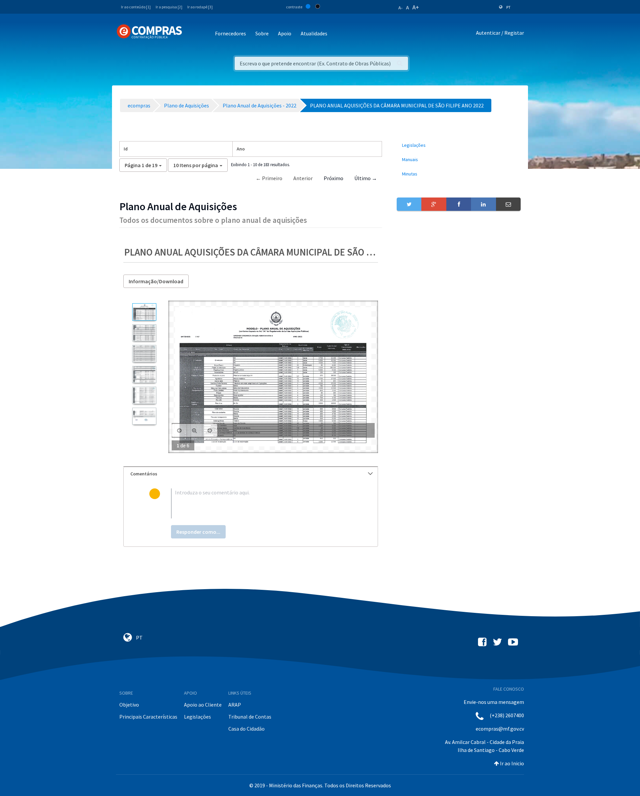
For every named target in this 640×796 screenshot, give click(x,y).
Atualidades (314, 33)
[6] (144, 416)
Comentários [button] (143, 474)
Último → (365, 178)
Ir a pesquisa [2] (169, 6)
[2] (144, 332)
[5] (144, 395)
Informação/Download (156, 281)
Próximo (333, 178)
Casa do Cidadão (246, 728)
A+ (415, 7)
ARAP (234, 704)
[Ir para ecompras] (149, 31)
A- (400, 8)
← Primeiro (269, 178)
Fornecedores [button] (230, 33)
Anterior (303, 178)
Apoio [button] (284, 33)
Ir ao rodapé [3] (200, 6)
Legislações (197, 716)
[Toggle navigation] (191, 33)
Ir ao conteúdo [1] (136, 6)
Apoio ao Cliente (203, 704)
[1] (144, 311)
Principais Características (148, 716)
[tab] (251, 474)
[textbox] (261, 503)
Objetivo (129, 704)
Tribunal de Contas (249, 716)
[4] (144, 374)
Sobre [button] (262, 33)
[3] (144, 353)
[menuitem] (459, 145)
